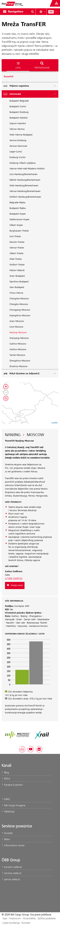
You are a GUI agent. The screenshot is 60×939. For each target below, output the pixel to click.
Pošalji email (17, 585)
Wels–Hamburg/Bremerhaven (24, 185)
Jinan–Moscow (17, 321)
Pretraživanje (42, 67)
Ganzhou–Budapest (19, 281)
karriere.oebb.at (12, 873)
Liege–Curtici (16, 151)
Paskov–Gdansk (17, 270)
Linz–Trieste (15, 236)
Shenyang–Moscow (19, 338)
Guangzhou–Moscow (20, 315)
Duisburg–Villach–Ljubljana (23, 163)
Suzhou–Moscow (18, 343)
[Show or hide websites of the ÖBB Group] (56, 3)
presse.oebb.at (12, 879)
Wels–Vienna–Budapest (21, 134)
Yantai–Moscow (17, 355)
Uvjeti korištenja (11, 922)
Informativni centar (14, 845)
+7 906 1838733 (13, 578)
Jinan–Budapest (17, 276)
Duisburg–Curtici (18, 157)
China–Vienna (16, 292)
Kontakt (8, 833)
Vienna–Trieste (17, 247)
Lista (18, 67)
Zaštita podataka (47, 918)
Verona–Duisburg (18, 140)
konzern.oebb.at (13, 867)
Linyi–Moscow (16, 326)
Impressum (15, 918)
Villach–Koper (16, 225)
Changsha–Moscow (19, 298)
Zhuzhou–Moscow (19, 366)
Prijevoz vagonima (19, 85)
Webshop (9, 811)
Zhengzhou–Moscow (20, 360)
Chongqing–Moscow (20, 309)
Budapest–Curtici (18, 106)
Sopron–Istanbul (18, 123)
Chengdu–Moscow (19, 304)
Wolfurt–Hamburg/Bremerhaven (25, 196)
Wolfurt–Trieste (17, 264)
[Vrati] (5, 398)
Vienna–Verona (17, 129)
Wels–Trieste (16, 259)
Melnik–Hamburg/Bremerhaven (25, 179)
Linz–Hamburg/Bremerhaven (24, 174)
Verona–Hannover (18, 146)
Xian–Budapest (17, 287)
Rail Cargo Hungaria (14, 805)
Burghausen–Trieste (19, 230)
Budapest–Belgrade (19, 100)
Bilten (7, 839)
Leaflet (54, 422)
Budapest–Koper (18, 213)
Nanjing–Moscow (18, 332)
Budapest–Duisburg (19, 112)
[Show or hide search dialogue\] (32, 11)
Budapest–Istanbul (19, 117)
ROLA (7, 778)
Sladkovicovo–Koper (20, 219)
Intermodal (15, 94)
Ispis (5, 918)
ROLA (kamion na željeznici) (24, 373)
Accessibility (29, 918)
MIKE (7, 799)
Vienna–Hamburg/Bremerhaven (25, 191)
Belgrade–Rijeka (17, 202)
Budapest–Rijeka (18, 208)
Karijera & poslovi (13, 784)
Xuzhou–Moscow (18, 349)
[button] (5, 386)
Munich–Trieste (17, 242)
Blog (6, 772)
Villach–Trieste (16, 253)
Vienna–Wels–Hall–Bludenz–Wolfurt (27, 168)
